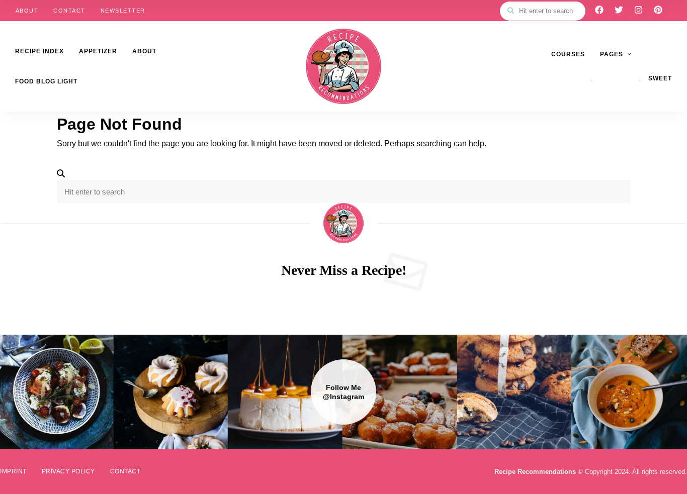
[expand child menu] (591, 80)
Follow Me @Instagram (343, 392)
